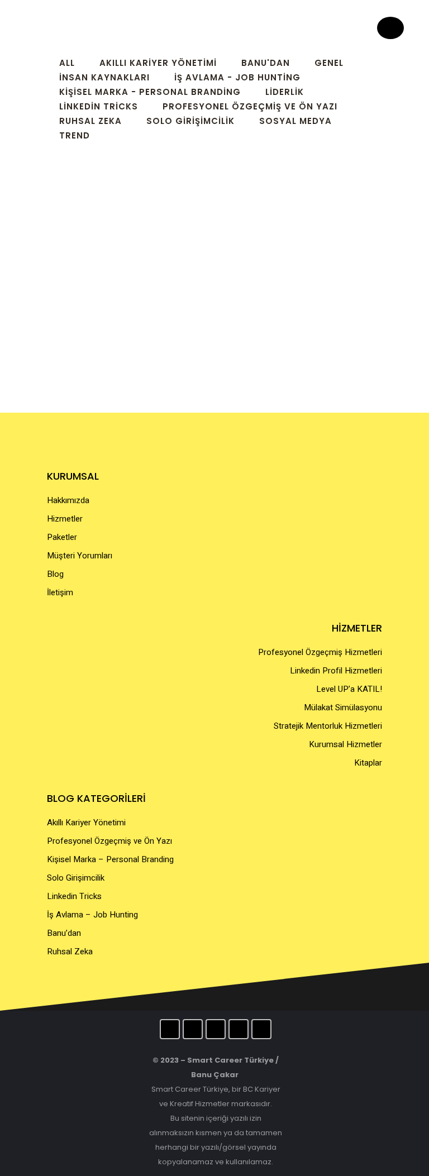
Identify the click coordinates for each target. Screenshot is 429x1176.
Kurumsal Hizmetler (345, 744)
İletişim (60, 592)
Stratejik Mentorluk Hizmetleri (328, 725)
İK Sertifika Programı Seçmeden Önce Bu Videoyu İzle (105, 305)
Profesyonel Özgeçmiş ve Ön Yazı (109, 840)
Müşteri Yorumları (79, 555)
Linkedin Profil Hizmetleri (336, 670)
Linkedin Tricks (74, 896)
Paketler (62, 537)
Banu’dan (64, 933)
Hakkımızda (68, 500)
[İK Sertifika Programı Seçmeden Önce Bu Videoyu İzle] (125, 221)
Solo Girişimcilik (75, 877)
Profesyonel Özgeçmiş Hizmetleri (320, 652)
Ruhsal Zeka (70, 951)
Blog (55, 574)
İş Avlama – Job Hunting (92, 914)
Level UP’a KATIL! (349, 689)
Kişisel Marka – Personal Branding (110, 859)
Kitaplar (368, 762)
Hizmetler (65, 518)
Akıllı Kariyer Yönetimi (86, 822)
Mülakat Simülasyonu (343, 707)
